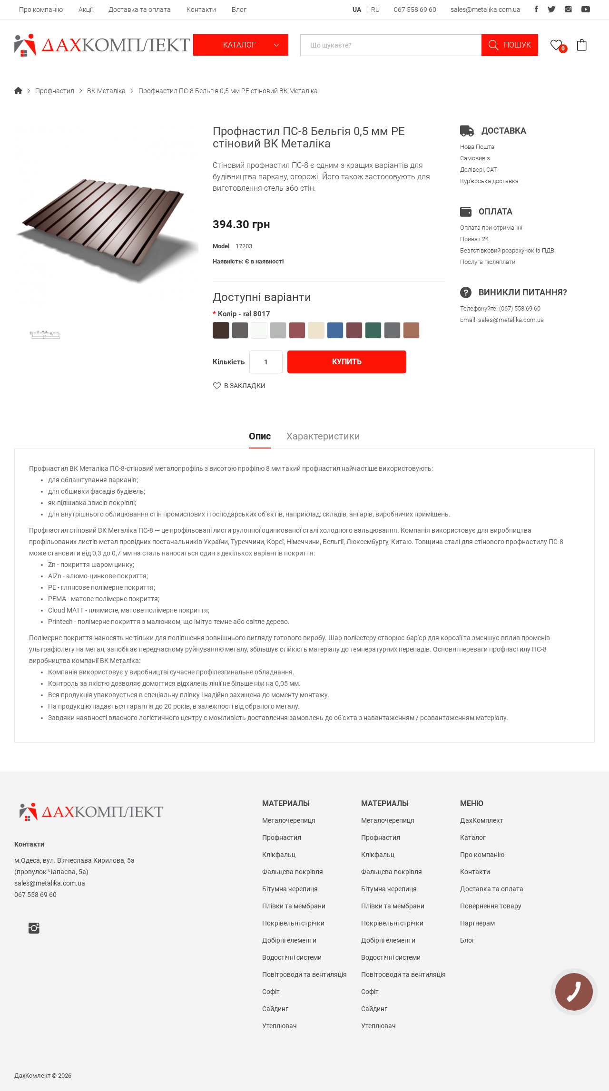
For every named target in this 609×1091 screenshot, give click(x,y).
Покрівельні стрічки (293, 923)
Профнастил (54, 91)
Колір (244, 314)
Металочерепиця (288, 820)
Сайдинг (275, 1009)
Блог (239, 9)
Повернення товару (490, 906)
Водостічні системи (292, 957)
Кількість (229, 362)
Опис (260, 436)
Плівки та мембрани (293, 906)
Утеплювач (279, 1026)
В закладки (244, 386)
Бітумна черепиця (290, 889)
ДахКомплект (481, 820)
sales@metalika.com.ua (486, 9)
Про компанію (41, 9)
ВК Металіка (106, 91)
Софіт (271, 991)
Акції (86, 9)
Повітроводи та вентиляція (304, 974)
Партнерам (477, 923)
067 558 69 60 (415, 9)
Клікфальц (278, 854)
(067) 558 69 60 (519, 308)
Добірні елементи (289, 940)
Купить (347, 361)
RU (375, 9)
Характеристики (323, 436)
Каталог (240, 44)
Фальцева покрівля (292, 872)
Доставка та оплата (139, 9)
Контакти (201, 9)
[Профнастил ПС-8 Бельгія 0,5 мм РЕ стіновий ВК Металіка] (44, 335)
